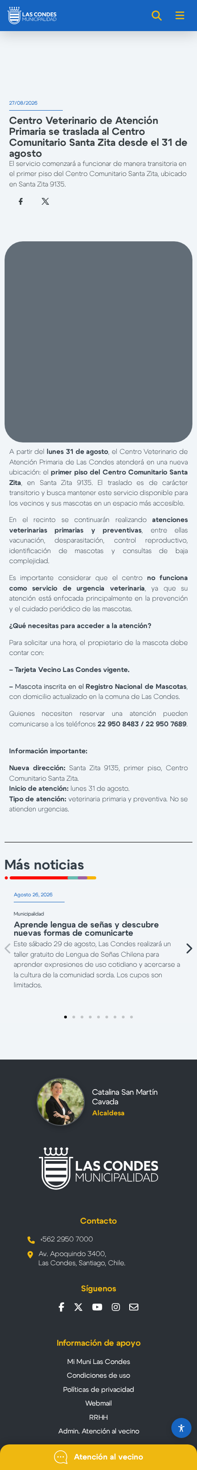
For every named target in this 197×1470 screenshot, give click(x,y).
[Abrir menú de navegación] (180, 15)
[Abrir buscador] (157, 15)
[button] (8, 948)
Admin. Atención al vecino (98, 1431)
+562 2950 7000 (66, 1239)
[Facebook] (62, 1307)
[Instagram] (116, 1307)
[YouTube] (97, 1307)
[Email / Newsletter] (133, 1307)
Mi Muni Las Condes (98, 1361)
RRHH (98, 1417)
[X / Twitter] (78, 1307)
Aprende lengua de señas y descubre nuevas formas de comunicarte (86, 929)
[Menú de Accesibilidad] (181, 1428)
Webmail (98, 1403)
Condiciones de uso (98, 1375)
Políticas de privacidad (98, 1389)
